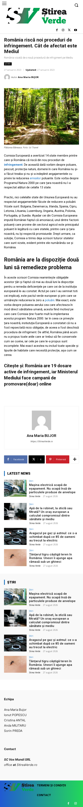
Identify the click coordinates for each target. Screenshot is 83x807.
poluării (49, 300)
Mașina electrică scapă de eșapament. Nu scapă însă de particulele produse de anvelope (52, 488)
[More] (75, 459)
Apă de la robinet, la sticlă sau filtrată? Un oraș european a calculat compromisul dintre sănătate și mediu (50, 513)
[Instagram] (63, 30)
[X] (69, 30)
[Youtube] (75, 30)
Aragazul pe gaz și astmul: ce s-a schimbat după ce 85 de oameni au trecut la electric (53, 536)
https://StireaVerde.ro (41, 441)
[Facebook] (57, 30)
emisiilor (36, 178)
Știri (8, 63)
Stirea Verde (34, 496)
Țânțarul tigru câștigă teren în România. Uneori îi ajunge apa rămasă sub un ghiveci (50, 558)
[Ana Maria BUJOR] (7, 77)
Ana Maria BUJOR (28, 77)
